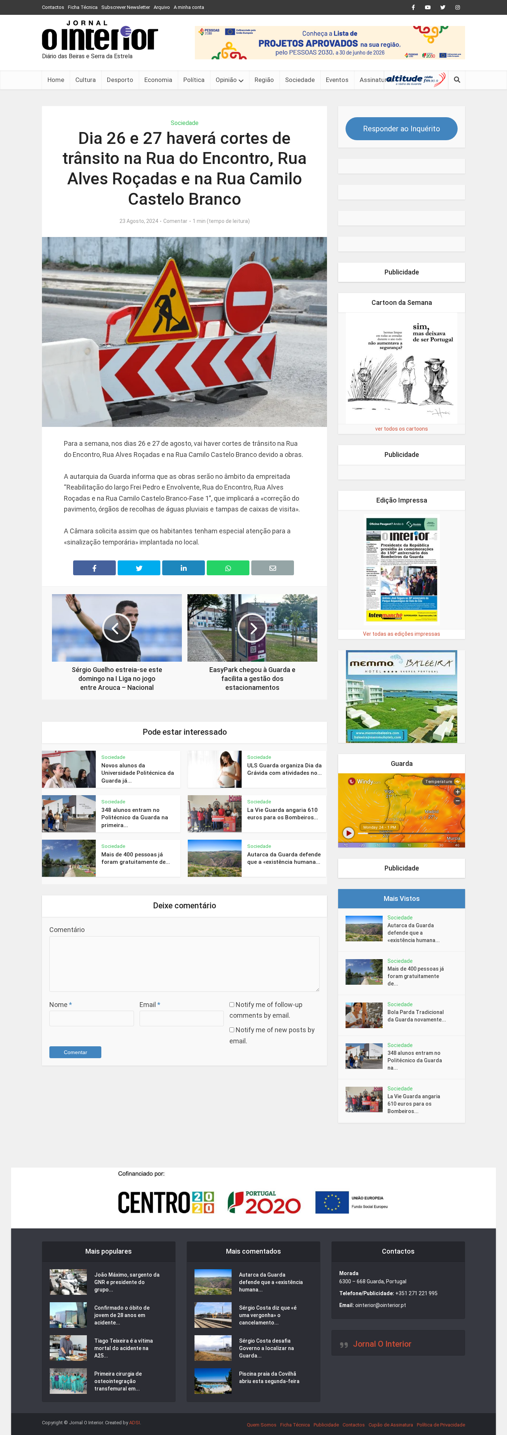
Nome (60, 1004)
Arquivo (162, 7)
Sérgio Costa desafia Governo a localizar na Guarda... (266, 1348)
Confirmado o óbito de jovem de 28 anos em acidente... (122, 1315)
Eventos (337, 79)
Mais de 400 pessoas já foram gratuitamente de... (415, 976)
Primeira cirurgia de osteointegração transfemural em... (118, 1381)
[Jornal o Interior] (100, 35)
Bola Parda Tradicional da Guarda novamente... (416, 1016)
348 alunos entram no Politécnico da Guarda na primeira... (134, 818)
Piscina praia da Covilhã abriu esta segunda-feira (269, 1377)
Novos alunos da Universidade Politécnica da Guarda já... (137, 773)
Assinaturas (376, 79)
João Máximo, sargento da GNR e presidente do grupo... (127, 1282)
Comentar (175, 221)
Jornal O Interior (382, 1344)
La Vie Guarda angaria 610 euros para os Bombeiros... (413, 1103)
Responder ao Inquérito (401, 128)
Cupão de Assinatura (391, 1425)
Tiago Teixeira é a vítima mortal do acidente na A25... (123, 1348)
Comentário (67, 930)
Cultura (85, 79)
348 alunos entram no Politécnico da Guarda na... (414, 1060)
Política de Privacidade (441, 1425)
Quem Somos (262, 1425)
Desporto (120, 79)
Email (150, 1004)
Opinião (226, 79)
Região (264, 79)
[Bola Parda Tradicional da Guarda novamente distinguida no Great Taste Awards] (366, 1015)
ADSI (134, 1422)
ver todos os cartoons (401, 429)
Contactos (53, 7)
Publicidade (326, 1425)
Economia (158, 79)
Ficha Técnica (83, 7)
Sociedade (300, 79)
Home (56, 79)
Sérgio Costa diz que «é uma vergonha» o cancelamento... (268, 1315)
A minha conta (189, 7)
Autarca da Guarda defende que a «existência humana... (413, 932)
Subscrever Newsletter (125, 7)
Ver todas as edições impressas (401, 634)
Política (194, 79)
